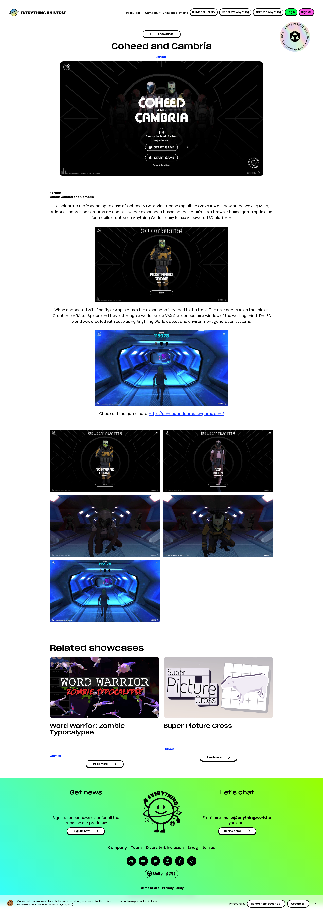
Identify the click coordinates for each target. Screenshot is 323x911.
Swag (193, 847)
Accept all (298, 904)
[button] (134, 13)
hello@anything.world (245, 817)
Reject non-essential (266, 904)
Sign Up (306, 12)
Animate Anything (268, 12)
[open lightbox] (105, 461)
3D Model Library (203, 12)
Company (117, 847)
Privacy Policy (237, 903)
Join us (208, 847)
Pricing (183, 13)
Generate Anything (235, 12)
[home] (32, 13)
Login (291, 12)
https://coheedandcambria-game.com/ (186, 413)
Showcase (170, 13)
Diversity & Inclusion (165, 847)
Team (136, 847)
